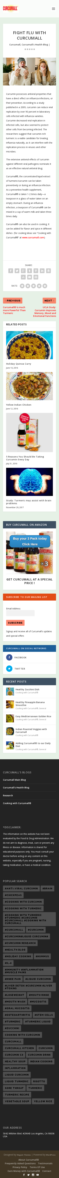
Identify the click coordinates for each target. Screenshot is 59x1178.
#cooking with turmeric (23, 908)
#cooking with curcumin (23, 901)
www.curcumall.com (33, 237)
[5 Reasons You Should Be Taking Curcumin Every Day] (29, 432)
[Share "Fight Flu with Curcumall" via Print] (36, 277)
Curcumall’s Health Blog (16, 787)
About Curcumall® (28, 1159)
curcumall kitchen (19, 1048)
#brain (47, 888)
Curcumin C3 (14, 1054)
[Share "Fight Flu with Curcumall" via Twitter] (17, 271)
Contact (46, 1170)
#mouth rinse (39, 995)
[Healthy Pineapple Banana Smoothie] (10, 704)
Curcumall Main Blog (14, 779)
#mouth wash (15, 1001)
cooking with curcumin (22, 1035)
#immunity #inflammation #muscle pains (24, 971)
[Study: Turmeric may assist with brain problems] (29, 482)
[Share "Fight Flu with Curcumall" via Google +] (23, 271)
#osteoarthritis (17, 1015)
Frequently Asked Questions (20, 1163)
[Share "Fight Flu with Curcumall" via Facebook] (11, 271)
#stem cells (44, 1015)
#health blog (15, 949)
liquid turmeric (17, 1081)
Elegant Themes (24, 1155)
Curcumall (14, 44)
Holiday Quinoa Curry (18, 363)
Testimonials (45, 1163)
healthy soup (15, 1061)
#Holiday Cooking (18, 956)
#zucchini (12, 1028)
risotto (39, 1081)
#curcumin (36, 929)
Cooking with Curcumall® (27, 692)
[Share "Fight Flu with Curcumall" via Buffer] (48, 271)
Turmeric (35, 1088)
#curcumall (14, 929)
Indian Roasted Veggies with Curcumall (31, 730)
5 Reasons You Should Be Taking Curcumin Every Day (25, 458)
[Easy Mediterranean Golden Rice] (10, 718)
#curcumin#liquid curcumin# (26, 936)
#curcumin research (20, 943)
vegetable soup (17, 1101)
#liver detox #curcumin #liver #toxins (28, 987)
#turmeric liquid (38, 1021)
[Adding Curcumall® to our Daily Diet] (10, 745)
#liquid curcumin (38, 979)
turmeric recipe (17, 1094)
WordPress (51, 1155)
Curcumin (46, 1048)
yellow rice (43, 1101)
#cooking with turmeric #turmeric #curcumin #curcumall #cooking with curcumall (25, 919)
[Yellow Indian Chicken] (29, 386)
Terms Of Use (37, 1167)
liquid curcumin (17, 1074)
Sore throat (14, 1088)
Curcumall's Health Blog (35, 44)
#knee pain (13, 979)
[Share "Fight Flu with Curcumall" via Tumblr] (29, 271)
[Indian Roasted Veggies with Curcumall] (10, 731)
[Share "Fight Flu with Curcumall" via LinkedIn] (42, 271)
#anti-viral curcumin (21, 888)
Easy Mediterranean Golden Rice (33, 716)
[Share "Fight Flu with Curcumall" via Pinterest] (36, 271)
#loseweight (14, 995)
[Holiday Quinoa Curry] (29, 345)
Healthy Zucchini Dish (27, 689)
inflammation (15, 1068)
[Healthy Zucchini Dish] (10, 692)
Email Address (13, 608)
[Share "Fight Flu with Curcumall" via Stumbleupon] (23, 277)
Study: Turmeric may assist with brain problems (28, 502)
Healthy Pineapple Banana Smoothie (30, 704)
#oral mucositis (17, 1008)
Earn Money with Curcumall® (24, 1170)
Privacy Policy (20, 1167)
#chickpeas (13, 895)
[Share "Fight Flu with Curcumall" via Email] (29, 277)
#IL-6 (8, 963)
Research (8, 795)
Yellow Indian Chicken (18, 404)
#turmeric (13, 1021)
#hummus (42, 956)
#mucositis (38, 1001)
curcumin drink (39, 1054)
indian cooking (41, 1061)
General (42, 708)
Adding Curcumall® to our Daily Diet (33, 745)
